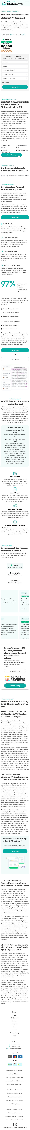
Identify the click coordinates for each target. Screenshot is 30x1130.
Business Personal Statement (14, 1070)
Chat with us (15, 359)
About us (14, 1024)
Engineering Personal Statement (14, 1116)
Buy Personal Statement (14, 1074)
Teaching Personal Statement (14, 1077)
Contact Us (14, 1018)
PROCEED (15, 87)
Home (14, 1012)
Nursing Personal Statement (14, 1084)
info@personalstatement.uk (15, 1048)
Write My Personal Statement (14, 1120)
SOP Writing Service (14, 1104)
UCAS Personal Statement (14, 1097)
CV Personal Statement (14, 1113)
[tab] (15, 566)
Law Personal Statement (14, 1090)
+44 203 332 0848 (15, 1045)
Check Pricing (15, 686)
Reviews (14, 1021)
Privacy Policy (14, 1033)
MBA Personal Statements (14, 1093)
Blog (14, 1036)
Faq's (14, 1027)
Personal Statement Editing (14, 1109)
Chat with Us (15, 671)
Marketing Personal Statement (14, 1100)
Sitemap (14, 1030)
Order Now (15, 217)
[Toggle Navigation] (27, 3)
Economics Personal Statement (14, 1081)
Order (14, 1015)
